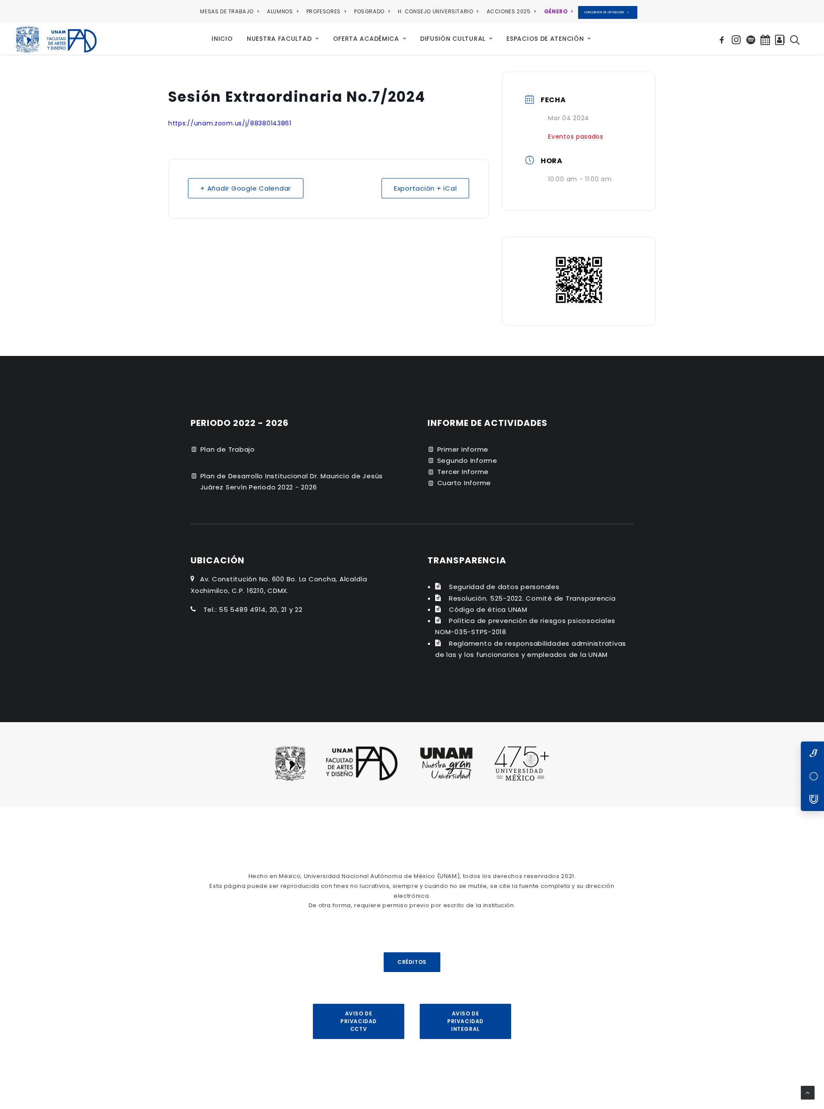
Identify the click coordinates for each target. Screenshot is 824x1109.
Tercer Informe (463, 471)
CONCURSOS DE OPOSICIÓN (604, 12)
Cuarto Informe (464, 482)
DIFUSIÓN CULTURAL (452, 38)
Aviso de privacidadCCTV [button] (358, 1021)
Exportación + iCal (425, 188)
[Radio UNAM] (812, 799)
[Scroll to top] (808, 1092)
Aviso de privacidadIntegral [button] (465, 1021)
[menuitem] (231, 11)
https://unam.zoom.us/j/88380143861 (229, 123)
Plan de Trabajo (227, 449)
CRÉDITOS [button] (412, 962)
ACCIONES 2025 (509, 11)
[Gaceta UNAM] (812, 753)
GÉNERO (556, 11)
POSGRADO (369, 11)
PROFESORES (323, 11)
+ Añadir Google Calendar (245, 188)
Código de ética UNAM (488, 609)
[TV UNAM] (812, 776)
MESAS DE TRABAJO (227, 11)
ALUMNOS (280, 11)
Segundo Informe (467, 460)
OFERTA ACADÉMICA (366, 38)
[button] (723, 38)
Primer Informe (463, 449)
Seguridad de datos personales (504, 586)
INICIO (222, 38)
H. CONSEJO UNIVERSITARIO (435, 11)
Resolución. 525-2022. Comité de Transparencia (532, 598)
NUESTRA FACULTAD (279, 38)
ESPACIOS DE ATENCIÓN (545, 38)
